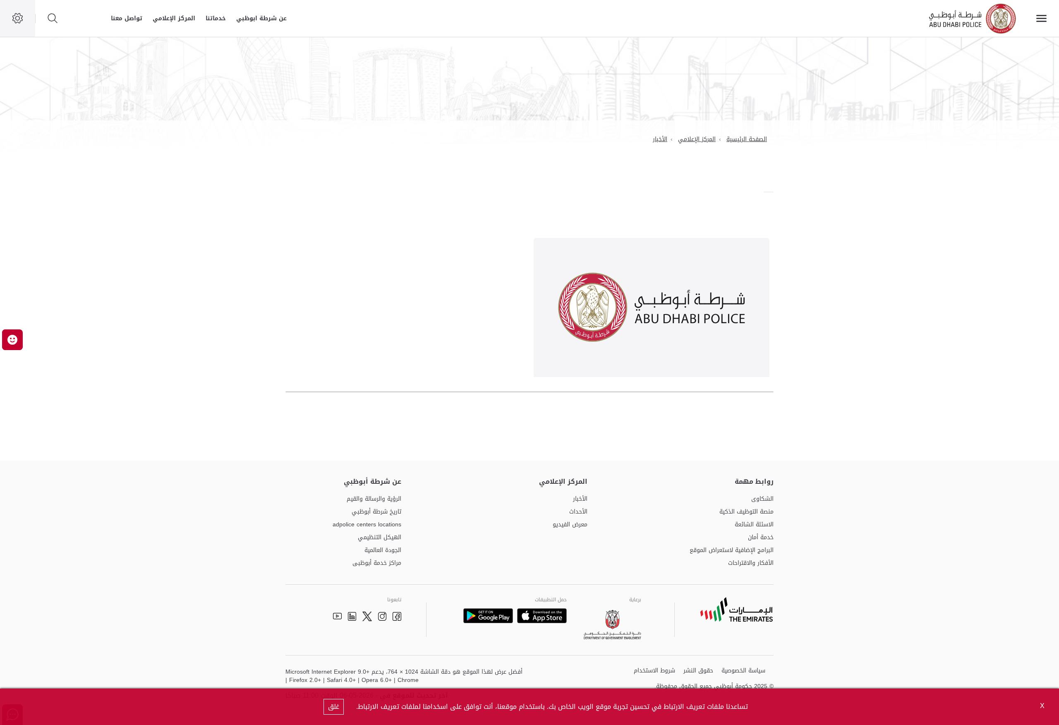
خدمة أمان (761, 537)
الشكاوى (762, 499)
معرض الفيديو (570, 525)
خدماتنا (216, 18)
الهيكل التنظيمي (379, 537)
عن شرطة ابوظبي (261, 18)
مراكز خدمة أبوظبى (376, 563)
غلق (333, 706)
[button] (12, 339)
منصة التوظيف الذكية (746, 512)
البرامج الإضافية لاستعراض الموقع (732, 550)
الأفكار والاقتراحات (751, 563)
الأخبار (660, 139)
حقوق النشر (698, 671)
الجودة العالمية (382, 550)
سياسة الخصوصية (743, 671)
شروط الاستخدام (654, 671)
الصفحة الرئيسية (746, 139)
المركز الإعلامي (174, 18)
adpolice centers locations (367, 525)
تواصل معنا (126, 18)
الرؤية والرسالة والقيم (374, 499)
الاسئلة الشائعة (754, 525)
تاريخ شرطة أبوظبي (376, 512)
